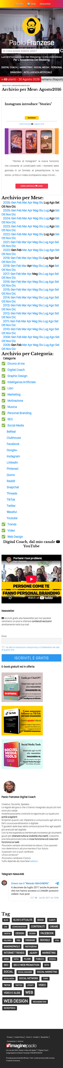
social (8, 971)
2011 (6, 321)
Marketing (26, 67)
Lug (46, 210)
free (18, 940)
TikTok (11, 499)
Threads (12, 493)
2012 (6, 313)
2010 (6, 329)
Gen (13, 202)
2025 (6, 210)
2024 (6, 218)
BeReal (11, 431)
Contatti (36, 1037)
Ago (51, 242)
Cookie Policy (19, 1037)
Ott (3, 214)
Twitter (11, 506)
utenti (30, 985)
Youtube (12, 518)
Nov (8, 214)
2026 (6, 202)
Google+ (12, 450)
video (42, 985)
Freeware (30, 940)
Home (9, 85)
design (19, 933)
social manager (25, 972)
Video (11, 530)
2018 (6, 266)
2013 (6, 305)
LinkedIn (12, 462)
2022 (6, 234)
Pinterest (12, 468)
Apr (30, 202)
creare (54, 926)
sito (46, 965)
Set (57, 210)
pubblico (40, 959)
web (29, 992)
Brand (40, 920)
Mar (24, 202)
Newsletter (44, 1037)
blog (6, 920)
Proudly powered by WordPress (17, 1058)
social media (9, 978)
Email (4, 636)
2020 (6, 250)
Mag (35, 202)
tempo (45, 979)
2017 (6, 274)
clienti (52, 920)
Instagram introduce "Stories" (28, 104)
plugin (27, 959)
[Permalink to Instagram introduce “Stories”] (31, 153)
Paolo (31, 42)
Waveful (12, 512)
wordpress (9, 1008)
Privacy (9, 1037)
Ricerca (52, 959)
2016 (6, 281)
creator (7, 934)
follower (7, 940)
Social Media (41, 67)
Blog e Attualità (22, 919)
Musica (12, 407)
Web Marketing (39, 1002)
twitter (18, 985)
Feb (19, 202)
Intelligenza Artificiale (38, 72)
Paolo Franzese (25, 124)
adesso (34, 861)
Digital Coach (9, 67)
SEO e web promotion (26, 964)
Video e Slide (12, 992)
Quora (11, 475)
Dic (14, 214)
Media (6, 959)
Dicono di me (16, 363)
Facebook (13, 444)
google (45, 940)
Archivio (20, 1041)
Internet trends (14, 952)
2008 (6, 345)
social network (28, 978)
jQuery (33, 952)
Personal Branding (19, 413)
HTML (57, 940)
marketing (49, 952)
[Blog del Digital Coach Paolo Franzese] (31, 34)
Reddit (11, 481)
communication (19, 927)
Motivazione (15, 400)
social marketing (47, 971)
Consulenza (11, 1041)
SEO (10, 419)
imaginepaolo (12, 946)
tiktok (7, 985)
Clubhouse (14, 438)
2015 (6, 289)
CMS (5, 927)
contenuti (38, 926)
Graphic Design (17, 376)
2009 (6, 337)
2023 (6, 226)
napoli (16, 959)
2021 (6, 242)
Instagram (32, 118)
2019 (6, 258)
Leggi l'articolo (28, 186)
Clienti (28, 1037)
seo (6, 964)
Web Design (15, 536)
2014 (6, 297)
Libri (10, 388)
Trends (12, 524)
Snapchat (13, 487)
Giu (41, 202)
